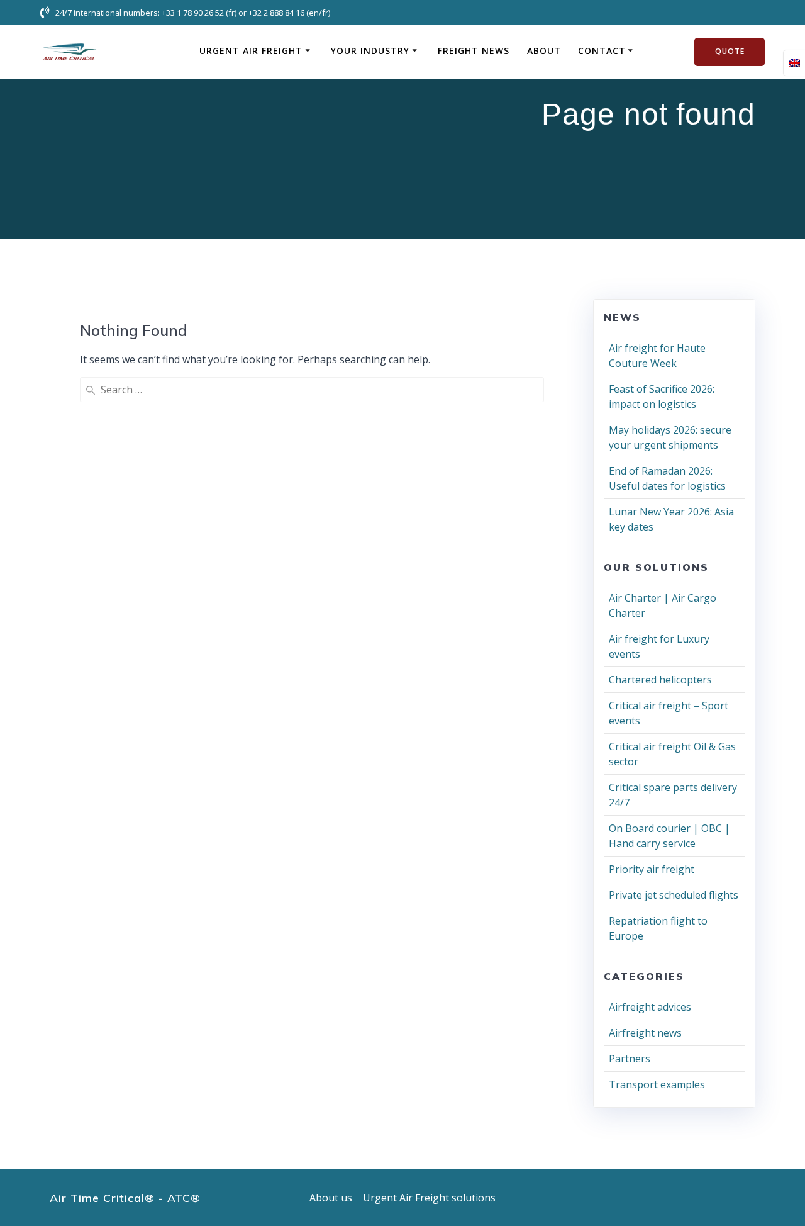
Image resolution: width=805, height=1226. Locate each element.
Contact (602, 51)
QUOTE (730, 51)
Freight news (473, 51)
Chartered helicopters (660, 680)
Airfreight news (645, 1033)
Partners (629, 1059)
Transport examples (657, 1084)
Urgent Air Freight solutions (429, 1198)
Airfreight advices (650, 1007)
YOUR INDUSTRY (370, 51)
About (544, 51)
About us (330, 1198)
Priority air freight (651, 869)
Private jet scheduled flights (673, 895)
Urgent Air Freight (251, 51)
